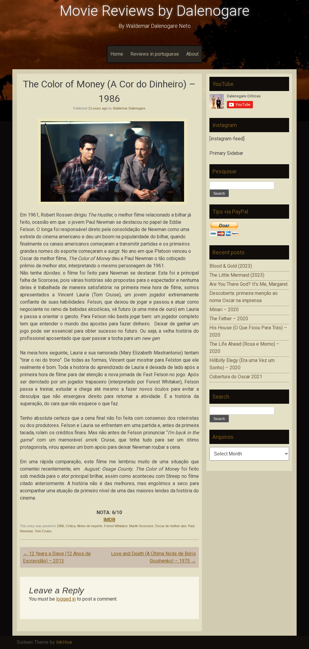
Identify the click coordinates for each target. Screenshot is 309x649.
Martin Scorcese (141, 526)
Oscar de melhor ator (170, 526)
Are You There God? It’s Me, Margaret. (248, 284)
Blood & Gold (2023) (230, 266)
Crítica (70, 526)
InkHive (64, 642)
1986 (60, 526)
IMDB (109, 520)
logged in (66, 599)
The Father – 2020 (228, 318)
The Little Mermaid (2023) (236, 275)
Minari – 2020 (224, 309)
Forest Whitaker (115, 526)
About (192, 54)
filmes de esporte (89, 526)
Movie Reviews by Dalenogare (155, 10)
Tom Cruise (43, 531)
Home (116, 54)
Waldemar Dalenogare (129, 108)
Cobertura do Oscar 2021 (235, 377)
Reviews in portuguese (154, 54)
